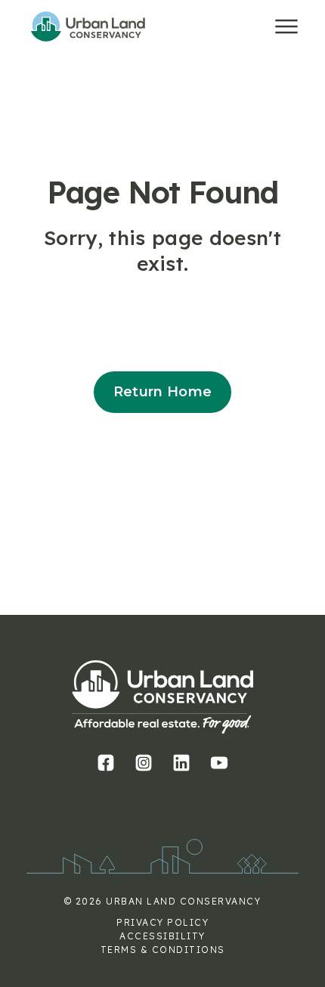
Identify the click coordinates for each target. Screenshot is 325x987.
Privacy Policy (162, 922)
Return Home (162, 391)
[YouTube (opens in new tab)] (219, 762)
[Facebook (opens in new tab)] (106, 762)
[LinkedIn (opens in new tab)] (181, 762)
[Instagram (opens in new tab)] (144, 762)
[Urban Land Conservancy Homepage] (102, 26)
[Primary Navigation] (286, 26)
